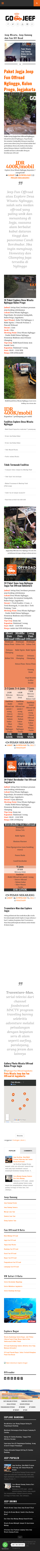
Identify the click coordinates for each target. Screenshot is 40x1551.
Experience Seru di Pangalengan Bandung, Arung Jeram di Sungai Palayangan (20, 1444)
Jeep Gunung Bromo (10, 1203)
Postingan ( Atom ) (18, 1140)
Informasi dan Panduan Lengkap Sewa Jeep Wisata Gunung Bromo (18, 1531)
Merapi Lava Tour (9, 1212)
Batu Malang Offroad (11, 1236)
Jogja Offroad (11, 1404)
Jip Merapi (16, 1410)
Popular (12, 1151)
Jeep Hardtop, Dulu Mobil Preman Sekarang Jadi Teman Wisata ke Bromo (22, 1159)
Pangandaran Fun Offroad (12, 1262)
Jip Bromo (22, 1407)
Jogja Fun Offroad (10, 1240)
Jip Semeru (32, 1407)
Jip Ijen (25, 1410)
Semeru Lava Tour (10, 1216)
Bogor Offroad (25, 1404)
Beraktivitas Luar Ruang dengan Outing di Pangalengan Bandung (18, 1424)
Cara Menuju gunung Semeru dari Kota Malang (22, 1177)
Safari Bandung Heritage (12, 1291)
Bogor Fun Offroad (10, 1258)
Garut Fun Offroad (10, 1253)
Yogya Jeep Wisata (10, 1244)
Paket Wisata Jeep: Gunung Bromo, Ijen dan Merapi (26, 53)
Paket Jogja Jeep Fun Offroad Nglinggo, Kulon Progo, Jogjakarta (19, 80)
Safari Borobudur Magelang (13, 1282)
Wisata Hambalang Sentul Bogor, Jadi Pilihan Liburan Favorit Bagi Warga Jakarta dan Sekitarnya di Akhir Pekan (18, 1339)
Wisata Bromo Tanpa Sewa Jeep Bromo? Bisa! (19, 1507)
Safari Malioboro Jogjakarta (13, 1286)
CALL (32, 745)
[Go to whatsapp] (5, 1544)
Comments (28, 1151)
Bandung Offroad (27, 1401)
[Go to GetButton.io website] (5, 1549)
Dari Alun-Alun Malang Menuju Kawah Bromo (18, 1519)
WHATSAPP (21, 748)
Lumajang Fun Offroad (11, 1266)
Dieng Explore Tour (10, 1220)
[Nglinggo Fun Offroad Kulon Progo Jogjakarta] (18, 1071)
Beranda (20, 1136)
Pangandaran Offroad (8, 1407)
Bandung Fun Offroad (11, 1249)
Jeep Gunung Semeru (10, 1207)
